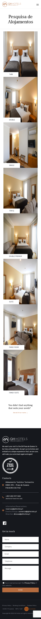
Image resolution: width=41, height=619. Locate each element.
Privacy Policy (30, 583)
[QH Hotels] (11, 4)
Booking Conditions (19, 605)
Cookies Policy (31, 605)
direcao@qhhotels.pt (22, 514)
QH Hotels (17, 613)
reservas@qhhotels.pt (14, 509)
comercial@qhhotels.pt (28, 512)
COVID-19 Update (8, 609)
